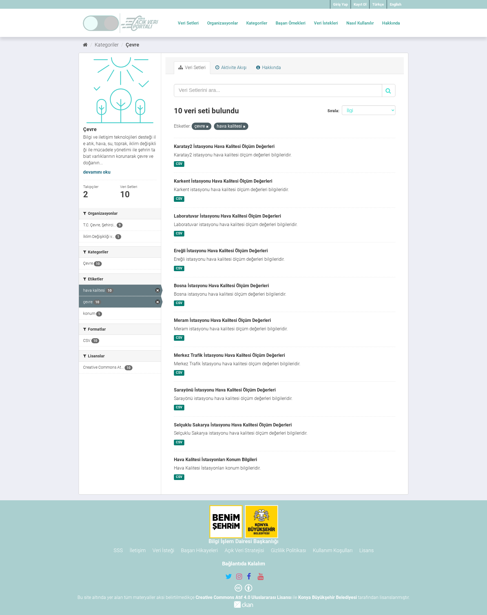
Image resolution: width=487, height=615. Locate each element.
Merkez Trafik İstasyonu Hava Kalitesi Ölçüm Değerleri (229, 355)
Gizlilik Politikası (288, 550)
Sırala (332, 111)
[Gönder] (388, 90)
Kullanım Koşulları (333, 550)
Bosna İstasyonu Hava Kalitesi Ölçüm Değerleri (221, 285)
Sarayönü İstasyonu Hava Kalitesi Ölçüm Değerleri (225, 390)
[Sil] (207, 127)
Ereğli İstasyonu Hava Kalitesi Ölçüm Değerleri (221, 250)
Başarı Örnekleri (291, 23)
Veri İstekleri (326, 23)
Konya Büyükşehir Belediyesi (327, 597)
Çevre (132, 45)
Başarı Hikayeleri (199, 550)
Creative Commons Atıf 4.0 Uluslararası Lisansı (243, 597)
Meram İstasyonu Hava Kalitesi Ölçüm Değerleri (222, 320)
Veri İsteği (163, 550)
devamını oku (96, 172)
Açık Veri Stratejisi (244, 550)
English (395, 4)
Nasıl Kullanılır (360, 23)
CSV (179, 164)
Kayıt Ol (360, 4)
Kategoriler (256, 23)
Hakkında (391, 23)
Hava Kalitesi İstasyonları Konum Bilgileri (215, 459)
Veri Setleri (188, 23)
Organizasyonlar (222, 23)
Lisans (366, 550)
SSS (118, 550)
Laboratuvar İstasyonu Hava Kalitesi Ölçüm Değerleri (227, 216)
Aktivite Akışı (233, 67)
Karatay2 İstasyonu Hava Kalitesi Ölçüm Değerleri (224, 146)
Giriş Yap (340, 4)
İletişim (138, 550)
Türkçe (378, 4)
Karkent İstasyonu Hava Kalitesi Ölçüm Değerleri (223, 181)
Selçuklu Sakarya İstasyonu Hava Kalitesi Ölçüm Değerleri (233, 425)
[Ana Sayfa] (85, 45)
